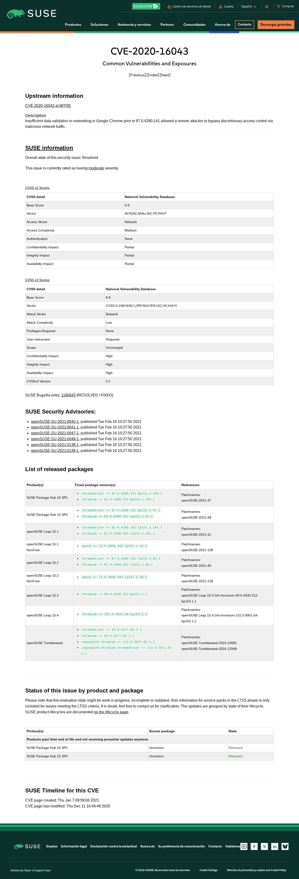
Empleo (51, 846)
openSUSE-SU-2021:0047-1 (55, 433)
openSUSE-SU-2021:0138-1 (55, 445)
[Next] (165, 75)
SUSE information (49, 148)
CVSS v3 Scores (37, 280)
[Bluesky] (284, 846)
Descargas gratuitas (276, 24)
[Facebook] (254, 846)
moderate (96, 168)
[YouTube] (243, 846)
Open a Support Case (37, 870)
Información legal (74, 846)
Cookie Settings (208, 870)
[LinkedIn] (274, 846)
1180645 (68, 395)
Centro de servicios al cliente (192, 6)
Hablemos (232, 846)
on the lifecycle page (111, 712)
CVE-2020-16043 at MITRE (48, 106)
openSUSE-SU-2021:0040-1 (55, 422)
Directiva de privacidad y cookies (246, 870)
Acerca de (147, 846)
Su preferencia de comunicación (181, 846)
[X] (264, 846)
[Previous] (137, 75)
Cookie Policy (278, 870)
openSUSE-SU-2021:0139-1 (55, 451)
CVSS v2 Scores (37, 188)
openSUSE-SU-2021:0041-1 (55, 427)
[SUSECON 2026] (146, 6)
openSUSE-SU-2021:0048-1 (55, 439)
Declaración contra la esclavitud (113, 846)
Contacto (244, 24)
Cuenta (228, 6)
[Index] (153, 75)
